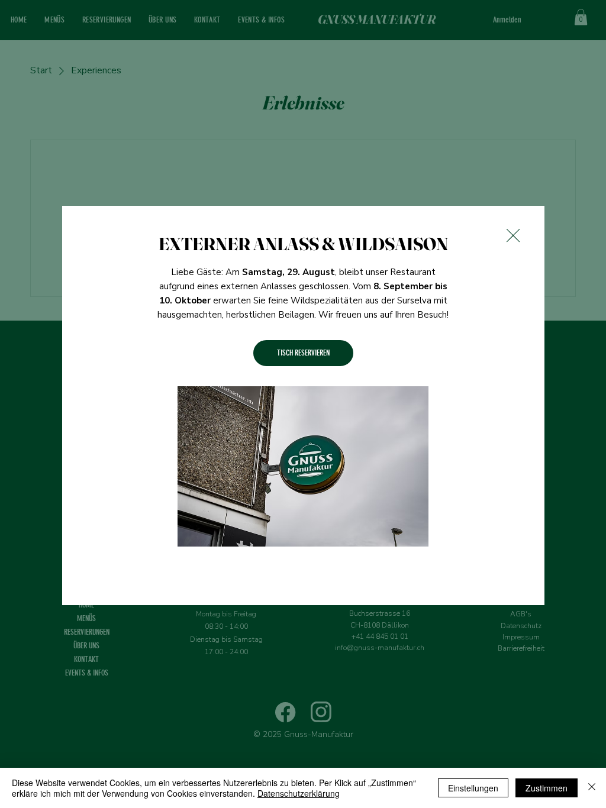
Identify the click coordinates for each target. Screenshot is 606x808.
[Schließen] (592, 788)
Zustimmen (547, 788)
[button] (513, 236)
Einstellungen (473, 788)
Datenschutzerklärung (298, 793)
